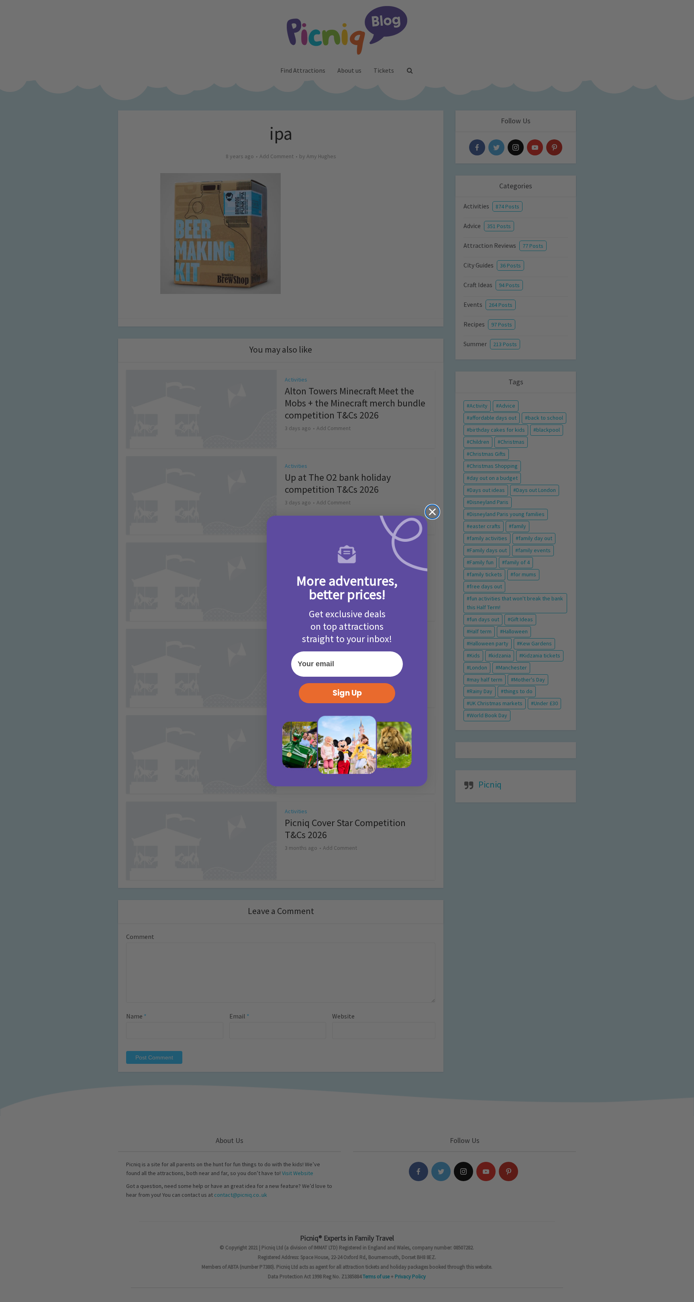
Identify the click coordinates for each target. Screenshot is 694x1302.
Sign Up (347, 693)
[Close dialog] (432, 512)
